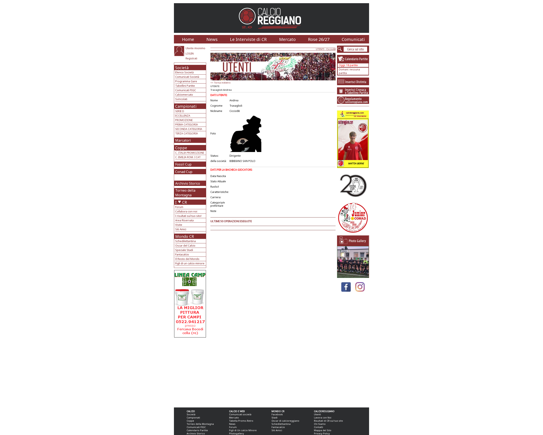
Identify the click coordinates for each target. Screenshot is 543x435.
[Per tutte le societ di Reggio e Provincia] (190, 336)
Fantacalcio (182, 254)
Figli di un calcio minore (189, 263)
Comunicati (353, 39)
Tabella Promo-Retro (241, 420)
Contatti (318, 427)
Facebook (277, 414)
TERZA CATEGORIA (186, 133)
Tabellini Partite (185, 86)
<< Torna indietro (220, 82)
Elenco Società (184, 72)
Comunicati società (240, 414)
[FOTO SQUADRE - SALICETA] (353, 277)
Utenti (317, 414)
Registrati (191, 58)
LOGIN (190, 53)
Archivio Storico (187, 183)
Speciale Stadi (184, 250)
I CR (181, 202)
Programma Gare (186, 81)
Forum (179, 207)
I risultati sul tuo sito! (188, 216)
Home (188, 39)
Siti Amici (180, 229)
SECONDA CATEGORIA (188, 129)
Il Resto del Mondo (187, 259)
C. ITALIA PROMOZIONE (189, 153)
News (212, 39)
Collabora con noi (186, 211)
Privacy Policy (322, 433)
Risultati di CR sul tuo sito (328, 420)
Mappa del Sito (322, 430)
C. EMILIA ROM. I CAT (188, 157)
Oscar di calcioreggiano (285, 420)
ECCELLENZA (182, 115)
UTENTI (320, 49)
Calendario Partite (197, 430)
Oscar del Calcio (185, 245)
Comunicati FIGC (185, 90)
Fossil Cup (183, 164)
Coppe (181, 147)
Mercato (287, 39)
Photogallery (236, 433)
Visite (178, 225)
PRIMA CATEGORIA (186, 124)
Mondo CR (184, 236)
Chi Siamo (320, 423)
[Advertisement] (190, 371)
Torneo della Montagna (185, 192)
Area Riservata (184, 220)
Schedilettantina (185, 241)
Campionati (185, 106)
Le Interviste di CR (248, 39)
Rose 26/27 (318, 39)
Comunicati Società (187, 77)
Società (182, 67)
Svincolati (181, 99)
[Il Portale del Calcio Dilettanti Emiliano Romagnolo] (272, 31)
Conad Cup (183, 171)
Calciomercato (184, 94)
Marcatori (183, 140)
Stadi (274, 417)
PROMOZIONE (184, 120)
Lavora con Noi (322, 417)
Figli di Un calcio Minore (243, 430)
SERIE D (179, 111)
